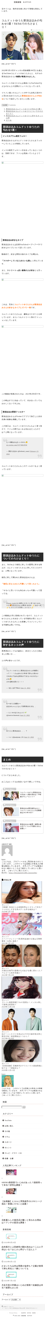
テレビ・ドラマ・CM (13, 1153)
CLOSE (5, 105)
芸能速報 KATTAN (22, 2)
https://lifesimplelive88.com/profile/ (23, 873)
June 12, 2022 (25, 688)
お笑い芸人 (9, 1126)
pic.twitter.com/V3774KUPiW (16, 445)
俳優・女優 (9, 1158)
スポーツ (8, 1142)
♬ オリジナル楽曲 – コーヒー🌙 (21, 607)
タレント (5, 16)
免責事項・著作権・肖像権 (28, 1312)
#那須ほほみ (16, 605)
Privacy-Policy (13, 1312)
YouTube (8, 1120)
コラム (7, 1137)
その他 (7, 1131)
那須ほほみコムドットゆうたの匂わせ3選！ (24, 109)
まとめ (9, 120)
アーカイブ (6, 1299)
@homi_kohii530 (12, 603)
